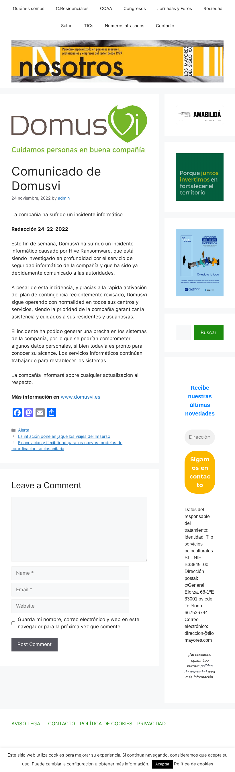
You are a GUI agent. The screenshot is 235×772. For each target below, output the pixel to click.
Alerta (23, 430)
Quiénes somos (28, 8)
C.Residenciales (72, 8)
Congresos (135, 8)
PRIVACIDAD (151, 723)
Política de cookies (193, 764)
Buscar (208, 332)
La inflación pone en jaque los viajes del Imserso (64, 436)
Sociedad (212, 8)
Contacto (165, 25)
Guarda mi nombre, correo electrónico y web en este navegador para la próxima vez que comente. (78, 623)
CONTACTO (61, 723)
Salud (67, 25)
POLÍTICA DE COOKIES (106, 723)
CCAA (106, 8)
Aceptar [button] (162, 764)
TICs (88, 25)
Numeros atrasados (124, 25)
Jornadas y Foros (174, 8)
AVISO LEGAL (27, 723)
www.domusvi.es (80, 397)
